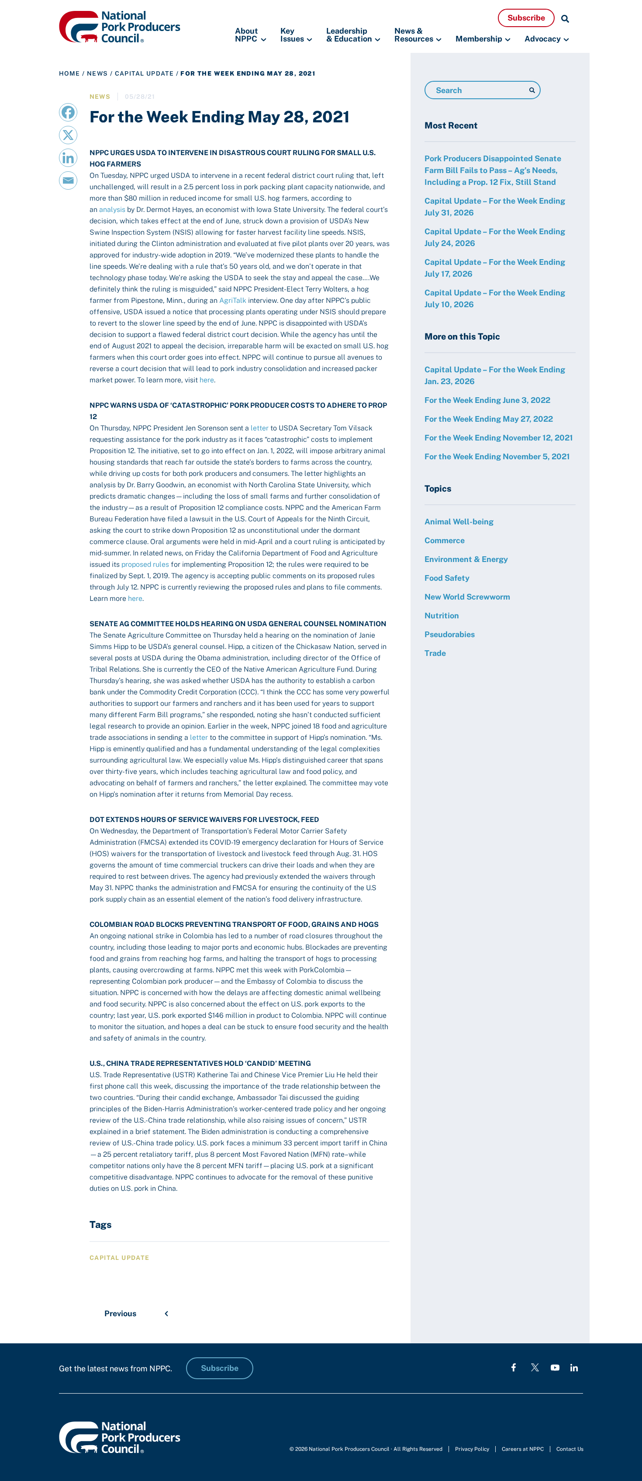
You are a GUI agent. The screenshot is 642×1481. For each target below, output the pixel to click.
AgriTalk (232, 300)
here (207, 380)
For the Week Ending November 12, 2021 (499, 437)
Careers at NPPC (523, 1449)
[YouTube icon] (555, 1367)
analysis (112, 209)
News (97, 73)
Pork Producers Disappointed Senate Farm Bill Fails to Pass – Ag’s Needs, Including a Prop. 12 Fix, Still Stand (493, 170)
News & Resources (413, 35)
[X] (68, 135)
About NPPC (246, 35)
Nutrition (442, 615)
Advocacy (543, 38)
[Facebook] (68, 112)
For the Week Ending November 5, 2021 (497, 456)
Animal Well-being (459, 521)
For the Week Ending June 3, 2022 (487, 400)
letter (260, 428)
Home (69, 73)
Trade (435, 653)
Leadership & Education (349, 35)
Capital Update (144, 73)
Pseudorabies (450, 634)
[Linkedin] (68, 158)
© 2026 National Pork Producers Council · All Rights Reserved (366, 1449)
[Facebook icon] (513, 1367)
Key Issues (292, 35)
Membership (479, 38)
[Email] (68, 180)
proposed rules (145, 564)
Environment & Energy (466, 559)
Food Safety (447, 578)
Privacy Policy (472, 1449)
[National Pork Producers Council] (119, 26)
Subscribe (526, 17)
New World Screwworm (467, 596)
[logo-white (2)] (535, 1367)
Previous (120, 1313)
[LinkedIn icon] (574, 1367)
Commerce (445, 540)
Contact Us (569, 1449)
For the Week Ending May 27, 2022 (489, 418)
